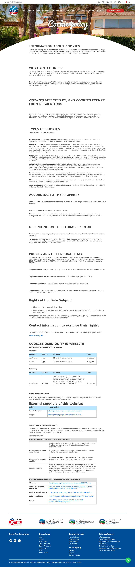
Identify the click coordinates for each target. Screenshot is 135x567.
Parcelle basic (74, 537)
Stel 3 (41, 537)
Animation (57, 11)
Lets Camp (70, 11)
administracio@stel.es (37, 336)
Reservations (115, 11)
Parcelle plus (73, 541)
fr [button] (128, 2)
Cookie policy (46, 562)
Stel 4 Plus (43, 541)
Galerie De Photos (86, 11)
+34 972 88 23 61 (110, 523)
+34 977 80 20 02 (50, 523)
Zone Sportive (74, 555)
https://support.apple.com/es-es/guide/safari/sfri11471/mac (71, 496)
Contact (100, 11)
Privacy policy (55, 562)
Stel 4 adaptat (44, 544)
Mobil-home (43, 552)
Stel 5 (41, 550)
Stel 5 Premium (45, 546)
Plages (71, 553)
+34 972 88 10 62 (80, 523)
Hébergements (43, 11)
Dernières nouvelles (106, 546)
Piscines (72, 550)
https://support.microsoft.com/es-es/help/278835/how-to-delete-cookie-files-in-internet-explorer (70, 487)
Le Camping (28, 11)
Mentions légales (35, 562)
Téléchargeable (104, 537)
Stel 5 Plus (43, 548)
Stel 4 (41, 539)
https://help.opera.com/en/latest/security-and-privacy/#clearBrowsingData (66, 500)
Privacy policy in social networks (71, 562)
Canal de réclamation (107, 550)
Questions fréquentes (107, 539)
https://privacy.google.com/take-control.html (65, 411)
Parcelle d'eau (74, 539)
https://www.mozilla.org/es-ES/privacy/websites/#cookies (70, 492)
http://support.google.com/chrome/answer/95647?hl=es (70, 483)
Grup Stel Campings (13, 2)
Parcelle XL (73, 544)
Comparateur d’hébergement (110, 548)
